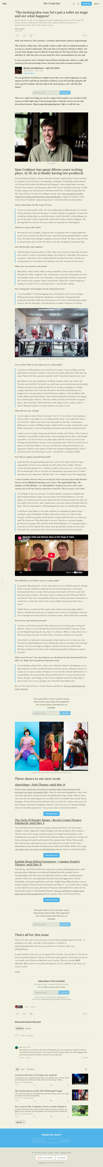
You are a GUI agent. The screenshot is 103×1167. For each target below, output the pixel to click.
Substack (42, 1163)
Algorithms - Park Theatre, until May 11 (40, 784)
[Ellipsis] (87, 1047)
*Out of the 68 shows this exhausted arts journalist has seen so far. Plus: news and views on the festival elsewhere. (42, 1095)
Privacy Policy (67, 999)
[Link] (12, 171)
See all (18, 1122)
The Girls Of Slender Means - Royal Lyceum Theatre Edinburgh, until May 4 (48, 821)
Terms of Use (61, 997)
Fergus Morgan (20, 29)
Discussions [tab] (30, 1069)
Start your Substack (46, 1158)
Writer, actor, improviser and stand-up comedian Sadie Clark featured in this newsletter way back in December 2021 (47, 791)
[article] (51, 1080)
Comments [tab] (19, 1028)
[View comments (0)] (34, 1100)
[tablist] (23, 1028)
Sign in (96, 4)
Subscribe (86, 4)
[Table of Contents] (2, 583)
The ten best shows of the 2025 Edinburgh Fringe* (39, 1091)
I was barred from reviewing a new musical (36, 1075)
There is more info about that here (46, 104)
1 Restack (32, 1007)
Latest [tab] (22, 1069)
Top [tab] (17, 1069)
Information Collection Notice (51, 999)
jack (20, 1047)
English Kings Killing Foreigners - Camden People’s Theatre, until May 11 (47, 863)
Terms (57, 1153)
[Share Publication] (78, 4)
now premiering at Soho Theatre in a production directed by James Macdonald (49, 195)
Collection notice (65, 1153)
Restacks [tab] (28, 1028)
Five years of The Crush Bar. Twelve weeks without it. (41, 1106)
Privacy (51, 1153)
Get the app (61, 1158)
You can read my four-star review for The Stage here (50, 848)
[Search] (74, 4)
